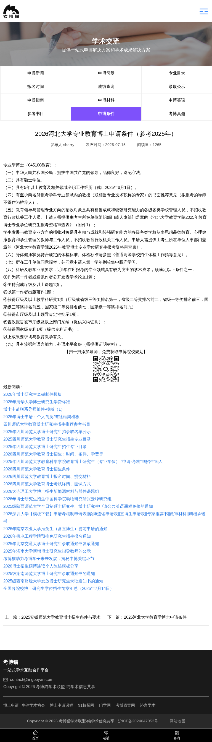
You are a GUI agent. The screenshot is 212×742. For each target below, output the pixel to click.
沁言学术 (147, 705)
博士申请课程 (61, 705)
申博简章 (106, 73)
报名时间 (35, 86)
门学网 (105, 705)
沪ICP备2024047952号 (138, 721)
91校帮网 (86, 705)
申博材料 (106, 100)
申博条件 (106, 113)
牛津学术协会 (33, 705)
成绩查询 (106, 86)
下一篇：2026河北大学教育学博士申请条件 (147, 617)
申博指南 (35, 100)
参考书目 (35, 113)
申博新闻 (35, 73)
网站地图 (177, 721)
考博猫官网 (125, 705)
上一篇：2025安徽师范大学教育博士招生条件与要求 (52, 617)
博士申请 (11, 705)
